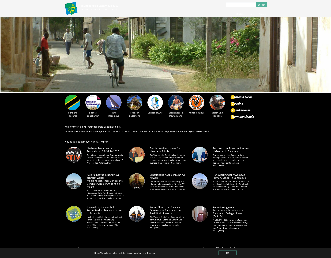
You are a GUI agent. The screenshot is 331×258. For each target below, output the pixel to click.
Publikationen (241, 110)
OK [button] (227, 253)
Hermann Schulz (243, 117)
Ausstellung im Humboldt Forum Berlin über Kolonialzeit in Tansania (104, 210)
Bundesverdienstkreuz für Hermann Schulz (165, 150)
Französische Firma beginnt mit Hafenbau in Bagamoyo (231, 150)
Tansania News (242, 97)
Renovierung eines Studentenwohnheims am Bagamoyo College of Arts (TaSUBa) (228, 212)
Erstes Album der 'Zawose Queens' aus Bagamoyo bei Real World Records (165, 210)
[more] (110, 163)
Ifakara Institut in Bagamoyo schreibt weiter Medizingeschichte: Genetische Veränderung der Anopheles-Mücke (105, 180)
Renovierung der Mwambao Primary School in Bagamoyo (229, 176)
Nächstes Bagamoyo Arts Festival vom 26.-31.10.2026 (103, 150)
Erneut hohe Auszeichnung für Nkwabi (167, 176)
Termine (237, 104)
